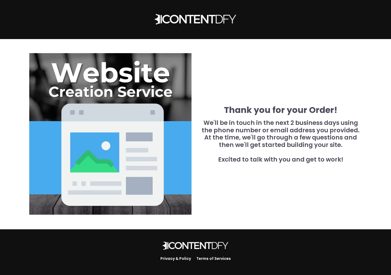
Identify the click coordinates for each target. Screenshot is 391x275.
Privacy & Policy (175, 258)
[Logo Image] (195, 246)
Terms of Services (213, 258)
